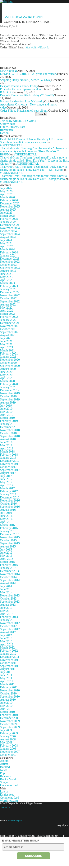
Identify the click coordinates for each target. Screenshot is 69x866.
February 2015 (9, 564)
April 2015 (6, 558)
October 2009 (8, 724)
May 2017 (6, 482)
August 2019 (8, 402)
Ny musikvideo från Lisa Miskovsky (22, 101)
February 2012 (9, 650)
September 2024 (10, 234)
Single (4, 782)
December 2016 (9, 497)
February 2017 (9, 491)
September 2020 (10, 365)
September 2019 (10, 399)
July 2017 (6, 476)
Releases (5, 776)
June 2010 (6, 702)
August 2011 (8, 669)
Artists (27, 6)
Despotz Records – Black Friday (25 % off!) (27, 95)
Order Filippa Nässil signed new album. (24, 110)
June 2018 (6, 442)
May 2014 (6, 592)
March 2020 (7, 381)
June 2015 (6, 552)
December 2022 (9, 292)
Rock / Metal (8, 779)
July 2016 (6, 512)
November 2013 (10, 595)
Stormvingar (7, 123)
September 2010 (10, 696)
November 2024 (10, 228)
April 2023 (6, 280)
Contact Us (5, 807)
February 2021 (9, 353)
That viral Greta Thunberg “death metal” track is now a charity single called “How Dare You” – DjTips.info (33, 168)
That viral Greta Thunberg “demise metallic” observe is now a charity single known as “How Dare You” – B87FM (33, 151)
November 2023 (10, 261)
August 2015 (8, 546)
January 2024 (8, 255)
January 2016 (8, 531)
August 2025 (8, 209)
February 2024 (9, 252)
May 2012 (6, 641)
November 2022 (10, 295)
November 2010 (10, 690)
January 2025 (8, 221)
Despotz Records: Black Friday (19, 86)
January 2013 (8, 620)
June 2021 (6, 341)
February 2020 (9, 384)
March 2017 (7, 488)
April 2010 (6, 708)
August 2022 (8, 304)
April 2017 (6, 485)
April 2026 (6, 194)
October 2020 (8, 362)
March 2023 (7, 283)
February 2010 (9, 714)
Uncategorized (9, 785)
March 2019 (7, 417)
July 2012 (6, 635)
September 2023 (10, 267)
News (10, 6)
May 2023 (6, 277)
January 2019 (8, 424)
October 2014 (8, 577)
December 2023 (9, 258)
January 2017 (8, 494)
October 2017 (8, 466)
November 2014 (10, 574)
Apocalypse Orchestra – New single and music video (28, 106)
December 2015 (9, 534)
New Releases (51, 6)
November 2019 (10, 393)
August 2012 (8, 632)
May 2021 (6, 344)
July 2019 (6, 405)
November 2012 (10, 623)
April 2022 (6, 310)
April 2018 (6, 448)
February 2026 (9, 200)
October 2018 (8, 433)
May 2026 (6, 191)
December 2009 (9, 718)
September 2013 (10, 601)
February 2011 (9, 687)
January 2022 (8, 319)
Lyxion (4, 133)
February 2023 (9, 286)
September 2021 (10, 332)
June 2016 (6, 515)
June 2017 (6, 479)
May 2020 (6, 375)
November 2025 (10, 206)
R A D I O (6, 92)
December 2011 (9, 656)
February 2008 (9, 745)
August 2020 (8, 368)
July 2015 (6, 549)
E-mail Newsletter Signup (20, 840)
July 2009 (6, 730)
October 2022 (8, 298)
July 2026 (6, 188)
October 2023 (8, 264)
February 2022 (9, 316)
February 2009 (9, 733)
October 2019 (8, 396)
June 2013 (6, 607)
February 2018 (9, 454)
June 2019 (6, 408)
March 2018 (7, 451)
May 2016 (6, 518)
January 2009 (8, 736)
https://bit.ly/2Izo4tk (37, 47)
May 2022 (6, 307)
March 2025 (7, 215)
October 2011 (8, 662)
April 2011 (6, 681)
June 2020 (6, 371)
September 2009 (10, 727)
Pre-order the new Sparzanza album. (22, 89)
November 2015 (10, 537)
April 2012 (6, 644)
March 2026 (7, 197)
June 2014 (6, 589)
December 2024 (9, 224)
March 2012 (7, 647)
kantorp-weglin (15, 820)
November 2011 (10, 659)
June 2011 (6, 675)
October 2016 (8, 503)
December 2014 (9, 571)
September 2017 (10, 469)
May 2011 (6, 678)
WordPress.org (9, 800)
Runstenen (6, 130)
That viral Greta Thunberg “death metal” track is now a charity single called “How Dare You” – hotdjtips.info (33, 177)
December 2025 (9, 203)
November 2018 (10, 430)
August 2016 (8, 509)
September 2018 (10, 436)
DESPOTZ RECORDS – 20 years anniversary (28, 73)
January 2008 (8, 748)
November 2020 (10, 359)
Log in (4, 791)
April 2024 (6, 246)
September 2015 (10, 543)
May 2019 (6, 411)
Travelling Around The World (18, 120)
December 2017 (9, 460)
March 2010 (7, 711)
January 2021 (8, 356)
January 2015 (8, 567)
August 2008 (8, 739)
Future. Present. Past (12, 126)
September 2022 (10, 301)
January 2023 (8, 289)
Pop (2, 773)
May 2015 (6, 555)
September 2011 (10, 665)
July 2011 (6, 672)
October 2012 (8, 626)
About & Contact (20, 11)
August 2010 (8, 699)
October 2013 (8, 598)
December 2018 (9, 427)
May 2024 (6, 243)
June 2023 (6, 273)
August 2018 (8, 439)
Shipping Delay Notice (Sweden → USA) (25, 80)
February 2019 (9, 420)
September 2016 (10, 506)
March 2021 (7, 350)
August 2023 (8, 270)
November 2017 (10, 463)
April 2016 (6, 522)
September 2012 (10, 629)
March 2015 (7, 561)
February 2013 (9, 616)
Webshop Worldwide (24, 17)
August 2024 (8, 237)
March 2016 (7, 525)
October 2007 (8, 754)
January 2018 (8, 457)
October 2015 (8, 540)
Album (4, 760)
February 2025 (9, 218)
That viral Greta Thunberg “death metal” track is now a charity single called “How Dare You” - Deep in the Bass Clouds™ (34, 160)
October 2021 (8, 329)
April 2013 (6, 613)
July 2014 (6, 586)
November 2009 (10, 721)
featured (5, 767)
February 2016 (9, 528)
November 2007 (10, 751)
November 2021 (10, 326)
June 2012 (6, 638)
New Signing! (8, 70)
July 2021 (6, 338)
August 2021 (8, 335)
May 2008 (6, 742)
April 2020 (6, 378)
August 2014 (8, 583)
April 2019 (6, 414)
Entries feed (7, 794)
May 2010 (6, 705)
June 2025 (6, 212)
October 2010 (8, 693)
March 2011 (7, 684)
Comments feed (9, 797)
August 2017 (8, 473)
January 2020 (8, 387)
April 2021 (6, 347)
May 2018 (6, 445)
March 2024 (7, 249)
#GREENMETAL (11, 145)
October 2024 (8, 231)
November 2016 (10, 500)
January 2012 (8, 653)
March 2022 (7, 313)
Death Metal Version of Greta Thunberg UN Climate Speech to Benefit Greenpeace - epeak (32, 140)
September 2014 (10, 580)
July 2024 (6, 240)
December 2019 (9, 390)
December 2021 (9, 322)
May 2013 (6, 610)
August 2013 (8, 604)
